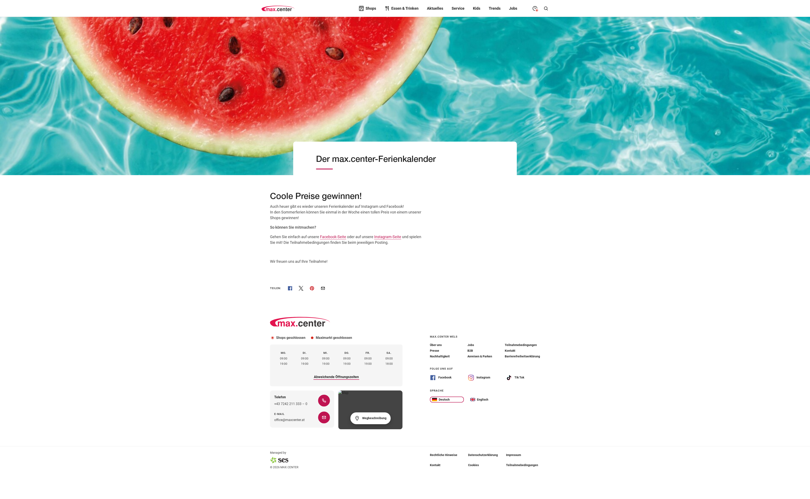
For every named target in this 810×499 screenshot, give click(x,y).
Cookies (473, 465)
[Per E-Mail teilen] (323, 288)
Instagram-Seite (387, 237)
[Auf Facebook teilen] (290, 288)
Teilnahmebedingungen (522, 465)
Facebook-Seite (333, 237)
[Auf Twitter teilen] (301, 288)
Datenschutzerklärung (483, 455)
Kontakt (435, 465)
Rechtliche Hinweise (443, 455)
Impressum (513, 455)
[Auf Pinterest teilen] (312, 288)
